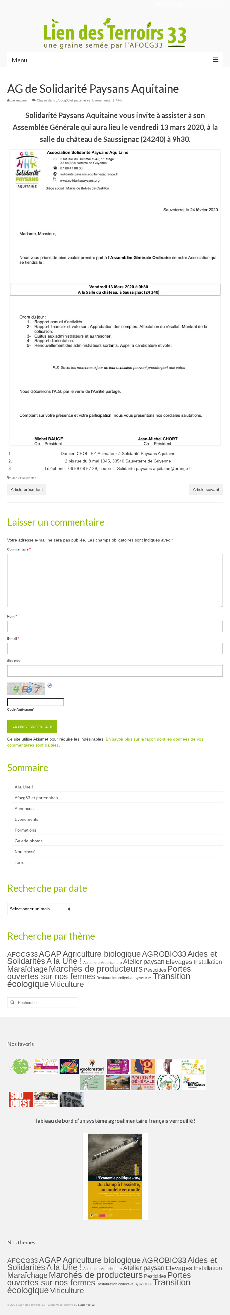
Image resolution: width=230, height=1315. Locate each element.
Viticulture (67, 984)
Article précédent (27, 489)
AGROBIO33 (164, 954)
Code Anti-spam (20, 709)
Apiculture (91, 963)
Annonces (24, 808)
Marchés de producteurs (96, 968)
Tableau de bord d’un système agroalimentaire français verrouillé (113, 1120)
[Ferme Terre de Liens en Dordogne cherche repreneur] (117, 1082)
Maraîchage (27, 969)
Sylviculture (143, 978)
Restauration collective (115, 978)
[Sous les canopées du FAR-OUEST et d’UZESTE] (168, 1066)
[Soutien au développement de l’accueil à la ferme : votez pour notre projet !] (45, 1099)
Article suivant (206, 489)
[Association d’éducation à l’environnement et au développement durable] (20, 1066)
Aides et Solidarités (23, 478)
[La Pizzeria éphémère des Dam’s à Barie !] (91, 1082)
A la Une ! (24, 787)
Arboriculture (111, 963)
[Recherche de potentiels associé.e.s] (68, 1066)
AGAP (50, 954)
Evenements (101, 100)
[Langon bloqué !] (71, 1099)
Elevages (179, 961)
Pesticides (155, 970)
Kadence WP (87, 1304)
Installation (207, 961)
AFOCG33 (22, 954)
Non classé (25, 851)
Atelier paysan (143, 961)
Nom (12, 616)
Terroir (21, 862)
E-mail (13, 638)
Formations (25, 830)
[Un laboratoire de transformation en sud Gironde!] (168, 1082)
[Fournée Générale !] (142, 1082)
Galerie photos (29, 840)
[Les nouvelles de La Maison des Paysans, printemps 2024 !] (193, 1082)
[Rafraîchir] (50, 685)
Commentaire (19, 549)
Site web (14, 660)
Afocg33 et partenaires (74, 100)
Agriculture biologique (102, 954)
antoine (21, 100)
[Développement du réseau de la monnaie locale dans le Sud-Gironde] (142, 1066)
